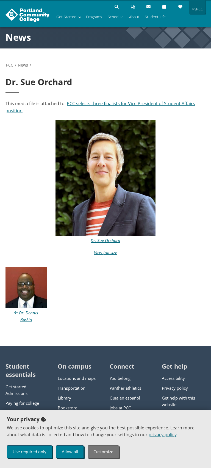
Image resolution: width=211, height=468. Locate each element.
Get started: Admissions (16, 390)
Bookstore (67, 407)
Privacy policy (175, 388)
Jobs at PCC (120, 407)
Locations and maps (77, 378)
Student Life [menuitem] (155, 16)
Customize (103, 451)
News (18, 37)
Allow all (70, 451)
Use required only (29, 451)
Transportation (71, 388)
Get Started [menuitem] (66, 16)
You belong (120, 378)
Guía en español (125, 398)
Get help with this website (178, 401)
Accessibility (173, 378)
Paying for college (22, 403)
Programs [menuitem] (94, 16)
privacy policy (162, 435)
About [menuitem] (134, 16)
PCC (9, 65)
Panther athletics (125, 388)
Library (64, 398)
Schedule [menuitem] (116, 16)
